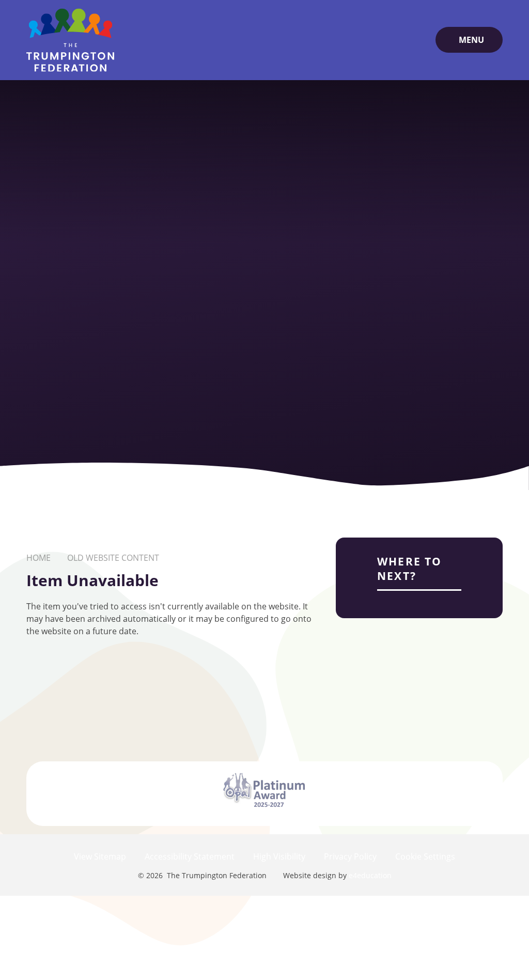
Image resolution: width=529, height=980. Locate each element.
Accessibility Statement (190, 856)
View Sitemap (100, 856)
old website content (113, 557)
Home (38, 557)
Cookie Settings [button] (425, 856)
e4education (370, 875)
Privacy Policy (350, 856)
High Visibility (279, 856)
